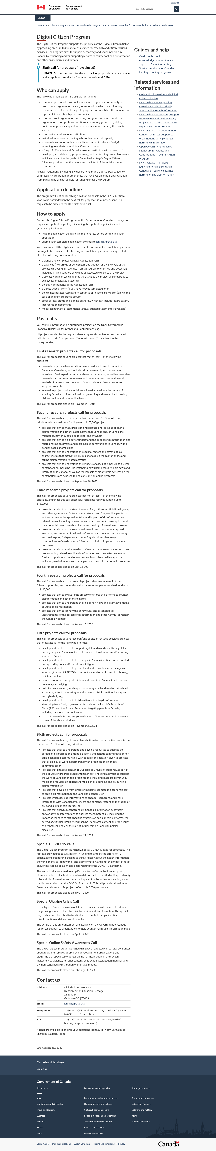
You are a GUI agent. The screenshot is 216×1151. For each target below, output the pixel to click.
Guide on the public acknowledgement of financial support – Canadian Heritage (156, 60)
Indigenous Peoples (141, 1104)
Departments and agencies (97, 1088)
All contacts (42, 1088)
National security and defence (98, 1104)
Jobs (39, 1098)
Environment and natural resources (101, 1098)
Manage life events (141, 1121)
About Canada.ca (82, 1143)
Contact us (42, 1069)
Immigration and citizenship (50, 1104)
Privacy (121, 1143)
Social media (43, 1143)
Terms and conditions (104, 1143)
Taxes (39, 1133)
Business (41, 1115)
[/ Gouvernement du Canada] (59, 7)
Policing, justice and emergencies (100, 1115)
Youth (134, 1115)
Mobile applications (61, 1143)
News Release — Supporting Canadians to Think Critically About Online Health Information (158, 106)
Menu (42, 17)
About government (141, 1088)
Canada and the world (94, 1127)
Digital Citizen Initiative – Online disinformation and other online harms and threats (133, 25)
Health (40, 1127)
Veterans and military (142, 1110)
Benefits (40, 1121)
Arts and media (84, 25)
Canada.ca (42, 25)
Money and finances (93, 1133)
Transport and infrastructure (98, 1121)
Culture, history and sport (62, 25)
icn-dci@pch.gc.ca (106, 241)
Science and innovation (143, 1098)
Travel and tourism (46, 1110)
